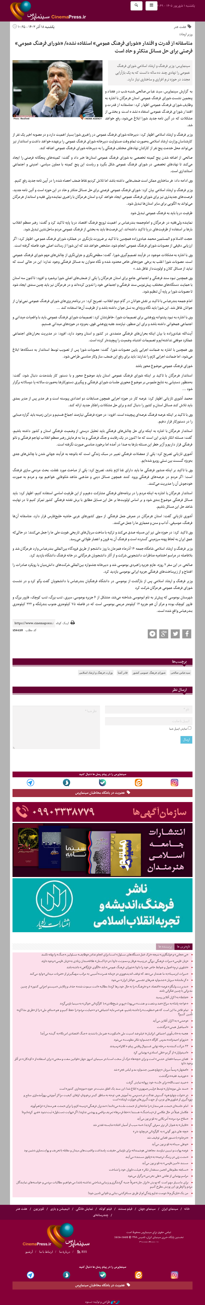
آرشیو (29, 1252)
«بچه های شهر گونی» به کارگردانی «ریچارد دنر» (160, 1131)
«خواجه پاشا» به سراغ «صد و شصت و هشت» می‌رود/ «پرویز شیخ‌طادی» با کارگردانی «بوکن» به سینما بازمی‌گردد (124, 1003)
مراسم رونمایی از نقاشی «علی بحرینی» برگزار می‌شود (158, 1176)
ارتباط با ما (46, 1252)
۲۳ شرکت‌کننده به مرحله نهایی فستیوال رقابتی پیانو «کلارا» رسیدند (149, 1046)
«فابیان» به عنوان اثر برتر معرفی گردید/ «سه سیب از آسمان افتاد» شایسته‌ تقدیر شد (140, 1125)
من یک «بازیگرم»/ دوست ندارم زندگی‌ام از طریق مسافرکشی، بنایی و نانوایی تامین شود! (138, 1193)
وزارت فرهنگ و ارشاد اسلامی (95, 672)
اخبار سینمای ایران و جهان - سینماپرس (60, 10)
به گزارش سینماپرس (178, 91)
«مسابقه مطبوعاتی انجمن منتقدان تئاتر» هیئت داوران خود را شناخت (148, 1170)
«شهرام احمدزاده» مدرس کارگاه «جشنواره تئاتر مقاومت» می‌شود (151, 1040)
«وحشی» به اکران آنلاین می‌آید (170, 1021)
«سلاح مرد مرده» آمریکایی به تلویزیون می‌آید (162, 1119)
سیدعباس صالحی (180, 672)
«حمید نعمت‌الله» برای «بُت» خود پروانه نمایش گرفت (157, 1082)
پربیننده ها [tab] (165, 946)
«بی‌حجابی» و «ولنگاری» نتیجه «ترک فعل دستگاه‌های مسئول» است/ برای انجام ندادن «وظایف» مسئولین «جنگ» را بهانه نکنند (114, 954)
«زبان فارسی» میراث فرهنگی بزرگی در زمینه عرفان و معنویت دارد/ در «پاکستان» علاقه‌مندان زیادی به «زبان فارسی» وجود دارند (114, 961)
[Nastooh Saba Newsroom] (115, 1302)
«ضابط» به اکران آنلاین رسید (172, 997)
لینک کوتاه (62, 623)
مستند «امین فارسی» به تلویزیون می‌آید (165, 1163)
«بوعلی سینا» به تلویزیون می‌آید (170, 1144)
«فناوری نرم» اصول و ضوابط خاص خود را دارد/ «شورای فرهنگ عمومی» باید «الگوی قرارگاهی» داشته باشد (127, 967)
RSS (84, 1252)
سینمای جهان (147, 1209)
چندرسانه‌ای (100, 1215)
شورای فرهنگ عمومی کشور (149, 672)
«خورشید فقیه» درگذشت (173, 1076)
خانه (187, 1209)
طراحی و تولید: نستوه (97, 1302)
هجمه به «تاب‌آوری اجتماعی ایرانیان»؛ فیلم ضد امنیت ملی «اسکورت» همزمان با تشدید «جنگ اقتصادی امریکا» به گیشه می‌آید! (114, 1033)
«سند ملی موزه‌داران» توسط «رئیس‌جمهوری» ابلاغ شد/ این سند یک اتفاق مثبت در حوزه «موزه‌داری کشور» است (124, 1089)
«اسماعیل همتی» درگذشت (172, 1027)
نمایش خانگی (84, 1209)
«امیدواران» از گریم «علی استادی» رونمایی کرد (161, 1052)
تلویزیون (39, 1209)
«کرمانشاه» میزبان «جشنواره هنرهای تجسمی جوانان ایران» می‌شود (149, 980)
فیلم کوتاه (105, 1209)
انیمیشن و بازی (60, 1209)
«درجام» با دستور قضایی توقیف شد (167, 1138)
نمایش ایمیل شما (178, 728)
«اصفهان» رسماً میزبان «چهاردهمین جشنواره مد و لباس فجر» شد (151, 1070)
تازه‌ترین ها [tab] (183, 946)
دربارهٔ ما (64, 1252)
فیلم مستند (125, 1209)
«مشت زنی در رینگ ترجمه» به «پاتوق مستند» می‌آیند (156, 1157)
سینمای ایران (170, 1209)
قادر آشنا (123, 672)
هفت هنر (180, 27)
